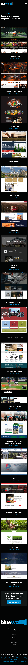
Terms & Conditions (14, 658)
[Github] (18, 629)
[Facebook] (10, 629)
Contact (14, 644)
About (14, 637)
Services (14, 640)
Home (14, 634)
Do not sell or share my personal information (14, 661)
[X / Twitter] (14, 629)
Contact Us (13, 602)
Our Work (14, 642)
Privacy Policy (4, 658)
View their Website (14, 58)
